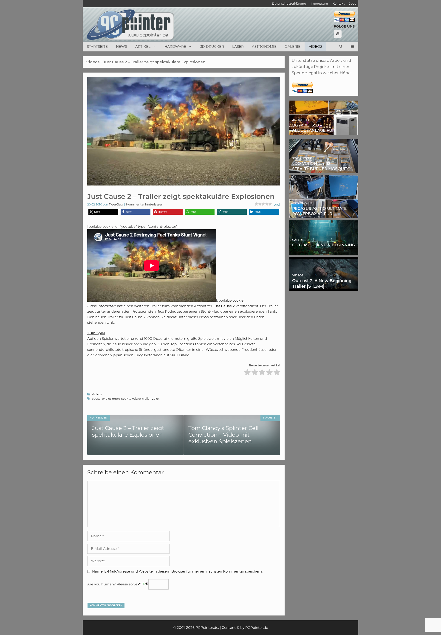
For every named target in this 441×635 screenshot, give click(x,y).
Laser (238, 46)
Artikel (142, 46)
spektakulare (131, 398)
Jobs (352, 3)
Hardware (175, 46)
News (121, 46)
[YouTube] (338, 34)
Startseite (97, 46)
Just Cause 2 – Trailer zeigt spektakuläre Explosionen (154, 62)
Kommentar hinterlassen (144, 204)
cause (96, 398)
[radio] (247, 373)
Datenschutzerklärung (289, 3)
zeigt (155, 398)
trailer (146, 398)
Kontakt (339, 3)
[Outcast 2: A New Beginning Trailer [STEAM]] (323, 288)
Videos (315, 46)
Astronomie (264, 46)
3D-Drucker (212, 46)
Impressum (319, 3)
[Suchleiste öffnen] (341, 46)
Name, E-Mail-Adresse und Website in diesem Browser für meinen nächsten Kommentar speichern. (177, 571)
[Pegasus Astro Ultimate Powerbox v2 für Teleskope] (323, 215)
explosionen (111, 398)
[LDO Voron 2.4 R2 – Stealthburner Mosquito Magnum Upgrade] (323, 170)
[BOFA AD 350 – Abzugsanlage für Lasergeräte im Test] (323, 131)
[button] (352, 46)
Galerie (292, 46)
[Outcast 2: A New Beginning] (323, 251)
